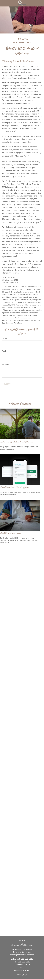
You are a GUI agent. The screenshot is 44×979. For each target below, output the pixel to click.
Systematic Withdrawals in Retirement (16, 442)
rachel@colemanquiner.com (22, 955)
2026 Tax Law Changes (10, 533)
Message (5, 364)
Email (4, 351)
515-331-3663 (27, 959)
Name (4, 338)
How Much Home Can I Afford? (14, 487)
